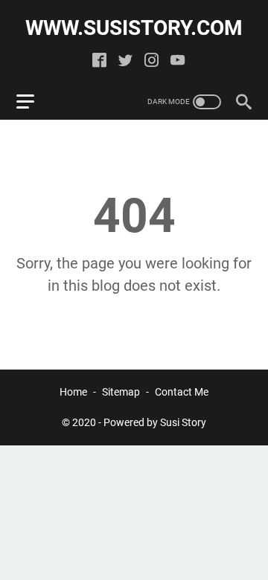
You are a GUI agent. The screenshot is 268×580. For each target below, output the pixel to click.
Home (73, 392)
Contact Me (181, 392)
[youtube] (177, 61)
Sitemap (121, 392)
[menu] (34, 102)
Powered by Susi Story (154, 422)
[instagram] (151, 61)
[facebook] (99, 61)
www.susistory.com (134, 28)
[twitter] (125, 61)
